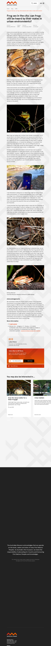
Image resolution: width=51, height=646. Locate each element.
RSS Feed (29, 361)
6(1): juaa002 (30, 330)
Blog (12, 8)
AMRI (16, 8)
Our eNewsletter (16, 361)
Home (8, 8)
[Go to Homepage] (25, 635)
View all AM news (14, 366)
